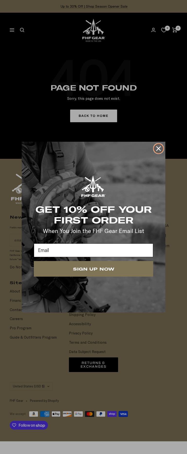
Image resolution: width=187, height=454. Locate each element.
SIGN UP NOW (93, 269)
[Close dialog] (158, 148)
